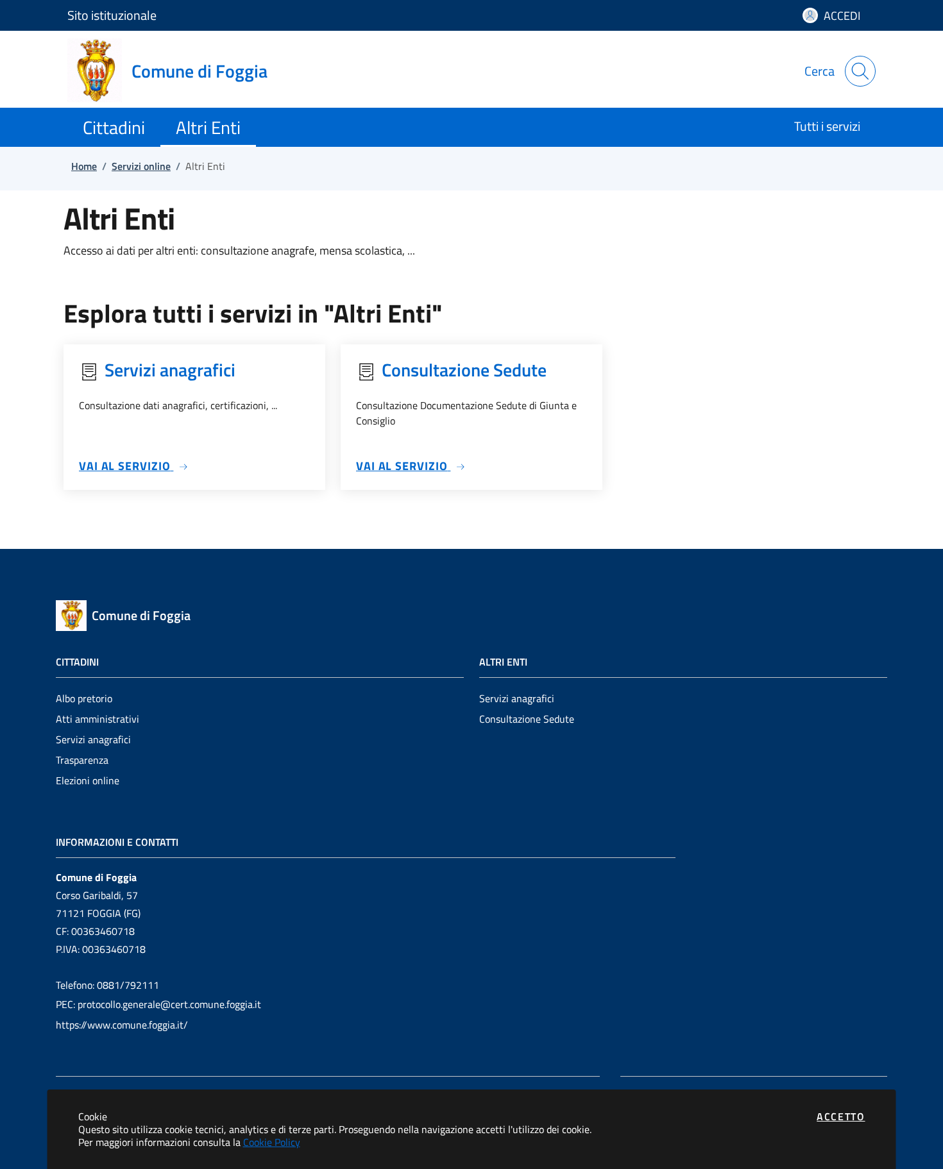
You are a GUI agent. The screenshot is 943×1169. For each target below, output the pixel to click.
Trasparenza (82, 760)
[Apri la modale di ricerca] (860, 71)
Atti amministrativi (97, 719)
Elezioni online (87, 780)
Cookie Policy (271, 1142)
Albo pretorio (84, 698)
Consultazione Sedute (526, 719)
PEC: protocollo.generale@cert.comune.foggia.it (158, 1004)
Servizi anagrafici (93, 739)
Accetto (841, 1116)
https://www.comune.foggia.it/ (122, 1024)
